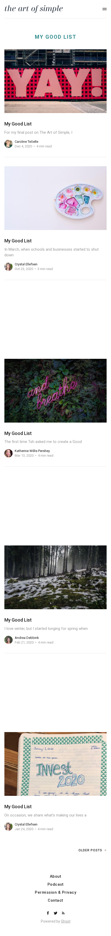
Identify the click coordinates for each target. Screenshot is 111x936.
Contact (55, 900)
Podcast (55, 884)
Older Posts (90, 850)
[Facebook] (48, 913)
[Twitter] (56, 913)
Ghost (65, 921)
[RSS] (63, 913)
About (55, 876)
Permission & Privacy (55, 892)
